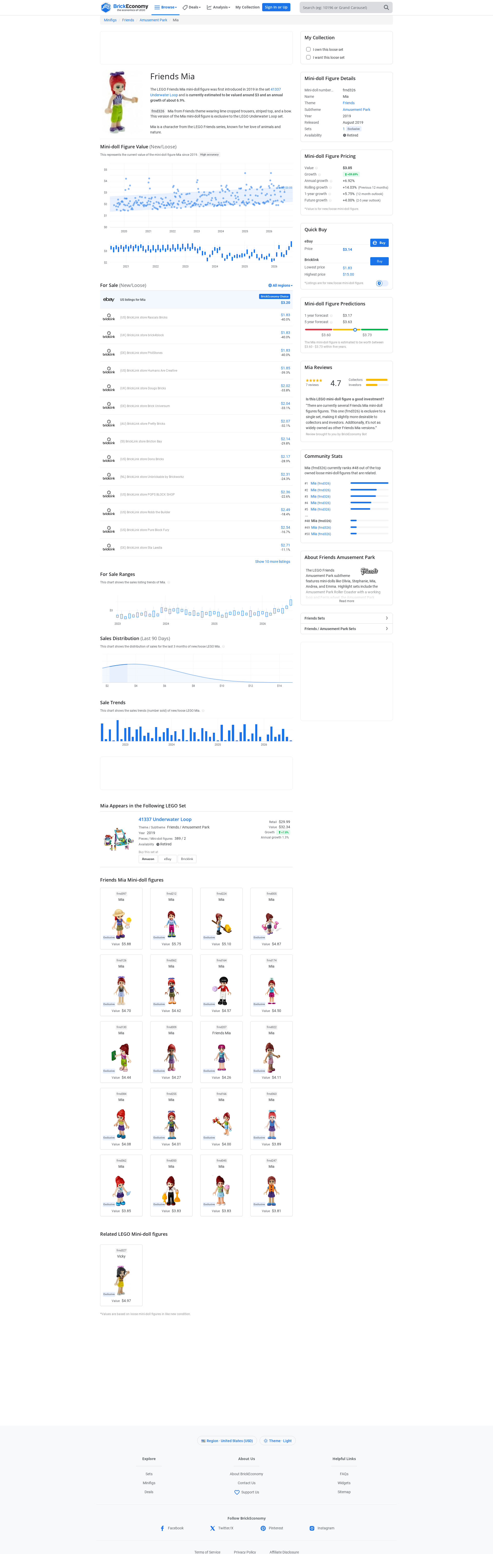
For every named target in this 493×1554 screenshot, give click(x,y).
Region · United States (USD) (230, 1441)
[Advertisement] (196, 45)
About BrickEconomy (246, 1474)
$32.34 (284, 827)
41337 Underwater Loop (165, 819)
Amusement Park (153, 20)
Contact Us (246, 1483)
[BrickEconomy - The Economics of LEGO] (124, 7)
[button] (168, 582)
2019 (151, 833)
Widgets (344, 1483)
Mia (320, 483)
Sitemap (344, 1492)
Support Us (250, 1492)
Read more (346, 599)
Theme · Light (280, 1441)
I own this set (257, 853)
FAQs (344, 1474)
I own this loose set (328, 49)
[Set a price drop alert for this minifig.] (382, 283)
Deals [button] (193, 7)
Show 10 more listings (272, 561)
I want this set (258, 860)
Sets (149, 1474)
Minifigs (110, 20)
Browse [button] (167, 7)
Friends (128, 20)
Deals (149, 1492)
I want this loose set (329, 57)
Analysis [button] (220, 7)
